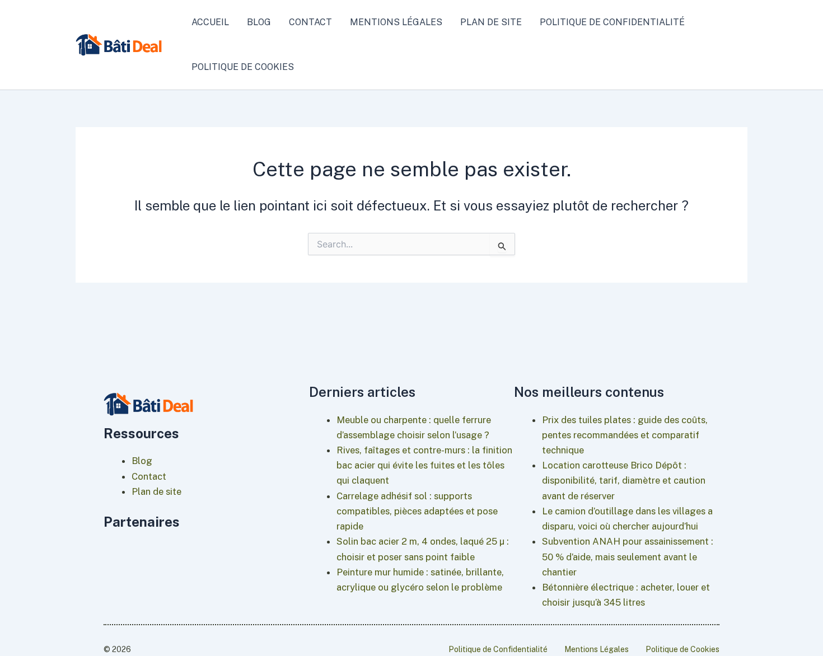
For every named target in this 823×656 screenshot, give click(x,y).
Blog (259, 22)
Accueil (210, 22)
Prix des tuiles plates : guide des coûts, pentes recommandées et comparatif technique (625, 435)
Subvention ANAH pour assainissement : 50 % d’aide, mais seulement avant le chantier (627, 556)
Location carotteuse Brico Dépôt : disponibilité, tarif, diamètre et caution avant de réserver (623, 480)
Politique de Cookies (242, 67)
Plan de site (491, 22)
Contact (310, 22)
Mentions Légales (396, 22)
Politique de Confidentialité (612, 22)
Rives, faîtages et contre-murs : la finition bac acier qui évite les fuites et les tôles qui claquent (424, 465)
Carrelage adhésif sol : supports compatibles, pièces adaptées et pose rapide (417, 511)
